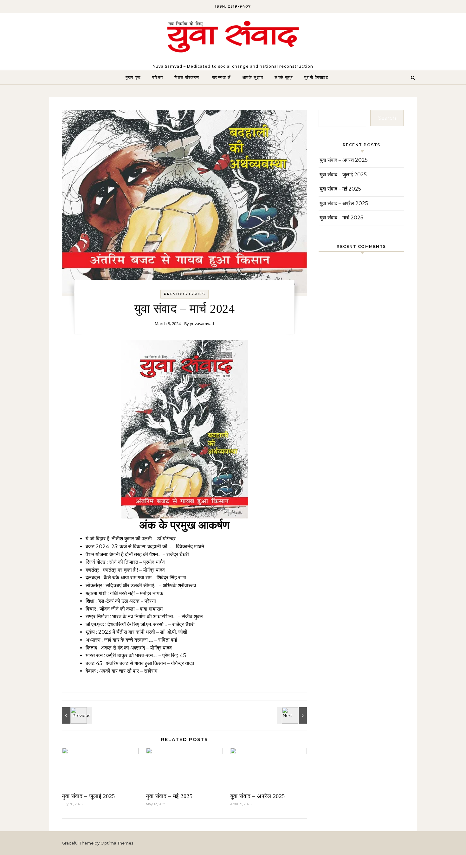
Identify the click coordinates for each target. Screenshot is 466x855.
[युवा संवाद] (233, 38)
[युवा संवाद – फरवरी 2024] (292, 715)
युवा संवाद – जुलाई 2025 (88, 796)
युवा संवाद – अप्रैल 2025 (257, 796)
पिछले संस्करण (187, 77)
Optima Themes (116, 843)
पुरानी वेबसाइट (316, 77)
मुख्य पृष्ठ (133, 77)
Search (387, 118)
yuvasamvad (202, 323)
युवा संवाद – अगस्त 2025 (344, 160)
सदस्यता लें (221, 77)
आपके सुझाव (252, 77)
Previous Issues (184, 294)
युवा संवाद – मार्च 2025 (341, 218)
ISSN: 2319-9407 (233, 6)
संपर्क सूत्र (284, 77)
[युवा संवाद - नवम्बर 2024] (76, 715)
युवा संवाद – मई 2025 (169, 796)
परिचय (157, 77)
